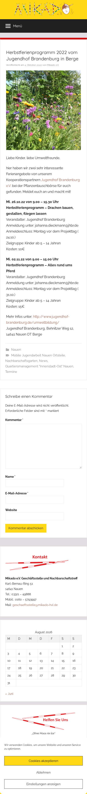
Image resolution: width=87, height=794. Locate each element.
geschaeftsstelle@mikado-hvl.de (35, 605)
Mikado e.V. (53, 65)
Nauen (16, 350)
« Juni (9, 693)
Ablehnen (43, 772)
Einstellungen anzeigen (43, 784)
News (43, 361)
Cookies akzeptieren (43, 761)
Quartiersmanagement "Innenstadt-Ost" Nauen (39, 366)
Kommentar (14, 420)
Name (10, 476)
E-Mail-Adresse (16, 493)
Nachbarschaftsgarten (21, 361)
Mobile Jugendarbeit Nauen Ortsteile (38, 355)
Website (11, 510)
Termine (11, 372)
